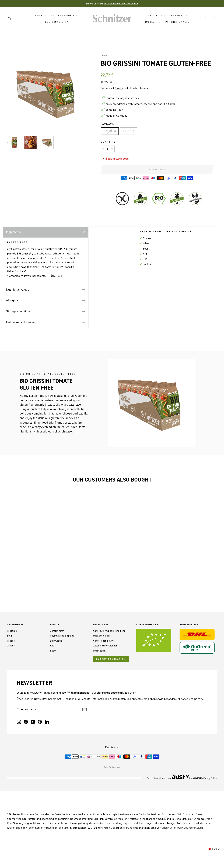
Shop (39, 15)
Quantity (108, 141)
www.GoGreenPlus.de (190, 827)
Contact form (57, 630)
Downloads (56, 640)
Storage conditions (18, 311)
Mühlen (151, 22)
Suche (53, 650)
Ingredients (13, 232)
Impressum (99, 650)
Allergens (12, 300)
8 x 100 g (110, 131)
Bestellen (31, 539)
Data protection (101, 635)
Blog (9, 635)
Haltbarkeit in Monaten (21, 322)
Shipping (119, 88)
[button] (215, 849)
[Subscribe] (84, 709)
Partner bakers (177, 22)
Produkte (12, 630)
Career (11, 645)
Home (104, 55)
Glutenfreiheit (63, 15)
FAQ (52, 645)
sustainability (56, 22)
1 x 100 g (128, 131)
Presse (11, 640)
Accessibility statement (105, 645)
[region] (48, 92)
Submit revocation (111, 659)
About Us (155, 15)
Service (177, 15)
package (107, 124)
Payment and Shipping (62, 635)
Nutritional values (17, 289)
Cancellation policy (103, 640)
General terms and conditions (109, 630)
